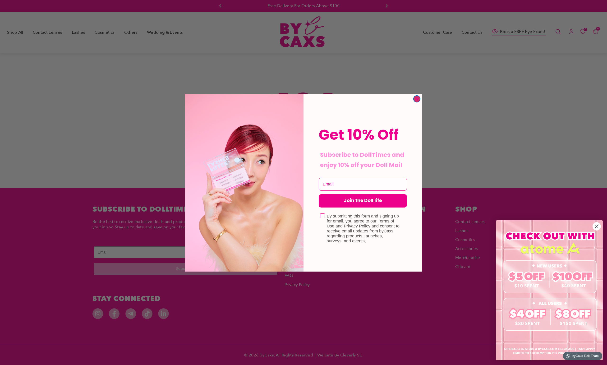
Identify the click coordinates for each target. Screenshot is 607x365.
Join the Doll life (363, 201)
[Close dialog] (417, 99)
